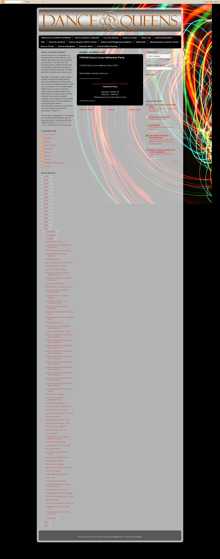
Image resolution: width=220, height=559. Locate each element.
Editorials (141, 42)
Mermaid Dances (53, 449)
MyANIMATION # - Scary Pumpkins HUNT (56, 302)
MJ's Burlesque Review (56, 403)
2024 (46, 183)
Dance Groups (130, 37)
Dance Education (164, 37)
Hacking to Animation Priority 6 (59, 503)
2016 (46, 211)
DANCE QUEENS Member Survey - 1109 (57, 291)
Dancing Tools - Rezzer (55, 426)
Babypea (48, 138)
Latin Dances (51, 433)
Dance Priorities (52, 500)
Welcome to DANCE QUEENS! (56, 37)
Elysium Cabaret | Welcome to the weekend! (162, 151)
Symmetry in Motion (54, 242)
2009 (46, 526)
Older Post (134, 109)
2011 (46, 229)
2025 (46, 180)
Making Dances (52, 259)
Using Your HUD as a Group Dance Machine (58, 274)
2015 (46, 215)
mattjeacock (117, 537)
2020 (46, 197)
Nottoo (47, 156)
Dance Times (47, 46)
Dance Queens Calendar (87, 37)
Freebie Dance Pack (55, 461)
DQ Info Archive (57, 42)
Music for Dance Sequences (58, 406)
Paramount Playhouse (159, 117)
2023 (46, 187)
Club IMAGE (154, 125)
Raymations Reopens (55, 283)
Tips (43, 42)
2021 (46, 194)
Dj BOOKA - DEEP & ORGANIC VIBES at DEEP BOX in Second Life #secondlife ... (161, 142)
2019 (46, 201)
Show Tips (50, 478)
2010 (46, 522)
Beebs (47, 142)
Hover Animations (53, 416)
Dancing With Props (54, 323)
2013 (46, 222)
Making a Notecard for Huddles (59, 493)
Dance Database (66, 46)
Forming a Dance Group (56, 481)
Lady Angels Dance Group (57, 474)
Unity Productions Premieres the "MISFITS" (58, 485)
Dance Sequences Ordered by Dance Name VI (59, 357)
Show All (176, 161)
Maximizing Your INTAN (56, 266)
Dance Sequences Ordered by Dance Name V (59, 363)
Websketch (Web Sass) (54, 163)
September (51, 518)
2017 (46, 208)
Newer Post (86, 109)
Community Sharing (107, 46)
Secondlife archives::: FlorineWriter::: (159, 137)
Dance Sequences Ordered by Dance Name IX (59, 341)
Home (110, 109)
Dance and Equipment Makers (116, 42)
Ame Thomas (49, 134)
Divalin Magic (49, 145)
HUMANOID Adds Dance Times (59, 496)
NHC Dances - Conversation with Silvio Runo (58, 327)
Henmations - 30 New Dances (59, 287)
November (51, 235)
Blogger (138, 537)
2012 (46, 225)
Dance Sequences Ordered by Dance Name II (59, 379)
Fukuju (47, 152)
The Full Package (53, 471)
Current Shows (111, 37)
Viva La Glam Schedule (55, 442)
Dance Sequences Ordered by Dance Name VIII (59, 346)
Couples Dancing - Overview (58, 445)
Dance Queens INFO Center (83, 42)
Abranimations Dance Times (164, 42)
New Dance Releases (55, 464)
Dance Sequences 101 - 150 (58, 420)
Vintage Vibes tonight (158, 119)
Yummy (47, 166)
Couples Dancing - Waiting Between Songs (57, 438)
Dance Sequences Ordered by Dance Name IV (59, 368)
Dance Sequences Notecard (58, 250)
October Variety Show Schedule (59, 413)
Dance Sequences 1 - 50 (56, 430)
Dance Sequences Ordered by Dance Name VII (59, 352)
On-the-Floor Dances (55, 394)
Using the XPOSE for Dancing (58, 468)
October (50, 239)
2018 (46, 204)
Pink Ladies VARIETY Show (57, 457)
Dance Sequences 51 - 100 (57, 423)
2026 (46, 176)
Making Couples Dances (56, 269)
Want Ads (146, 37)
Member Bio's (86, 46)
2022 (46, 190)
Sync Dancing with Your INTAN (59, 263)
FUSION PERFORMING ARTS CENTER (110, 84)
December (51, 232)
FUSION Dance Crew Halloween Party (55, 399)
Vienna (47, 159)
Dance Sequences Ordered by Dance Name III (59, 374)
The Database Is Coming (56, 410)
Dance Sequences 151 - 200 (58, 331)
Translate (166, 59)
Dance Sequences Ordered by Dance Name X (59, 336)
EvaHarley (48, 149)
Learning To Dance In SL (56, 490)
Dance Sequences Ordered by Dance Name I (59, 384)
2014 (46, 218)
